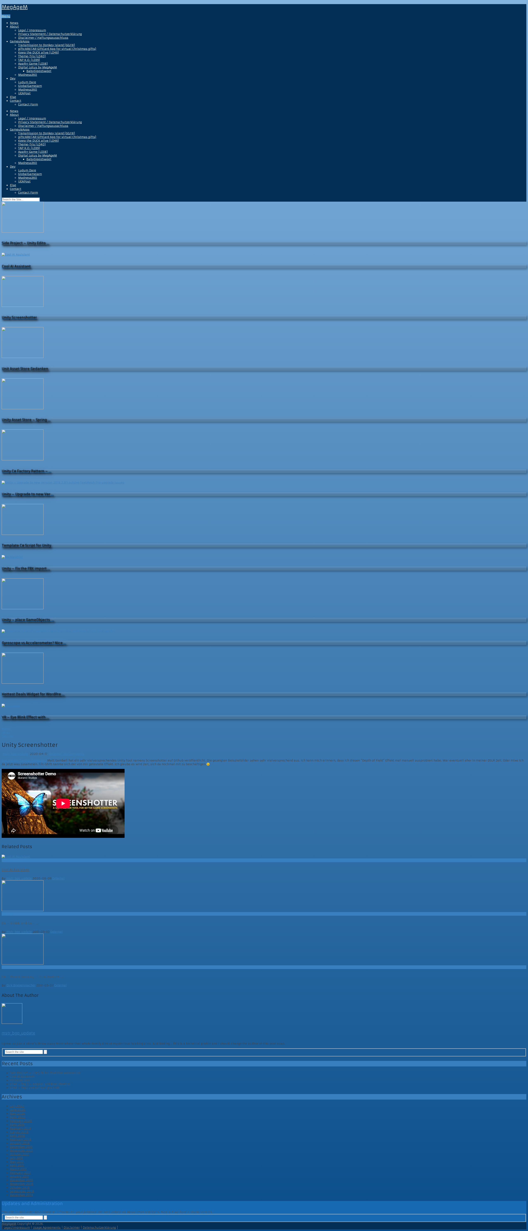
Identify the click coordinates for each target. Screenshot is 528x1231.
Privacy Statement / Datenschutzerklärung (50, 34)
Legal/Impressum (17, 1227)
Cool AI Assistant (15, 870)
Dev (12, 78)
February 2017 (20, 1173)
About (14, 26)
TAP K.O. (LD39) (29, 60)
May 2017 (17, 1161)
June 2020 (17, 1110)
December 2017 (21, 1147)
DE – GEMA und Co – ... (20, 923)
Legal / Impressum (32, 30)
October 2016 (19, 1187)
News (14, 23)
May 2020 (17, 1113)
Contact (15, 101)
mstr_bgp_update (15, 754)
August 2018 (19, 1132)
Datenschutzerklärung (99, 1227)
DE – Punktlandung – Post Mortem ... (32, 977)
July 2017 (16, 1158)
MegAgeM (15, 7)
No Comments (73, 754)
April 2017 (17, 1165)
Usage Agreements (47, 1227)
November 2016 (21, 1184)
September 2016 (22, 1191)
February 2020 (21, 1121)
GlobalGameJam (30, 86)
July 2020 (17, 1106)
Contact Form (28, 104)
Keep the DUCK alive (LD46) (38, 52)
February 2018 (20, 1139)
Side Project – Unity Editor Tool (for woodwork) (45, 1073)
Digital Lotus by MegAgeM (37, 67)
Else (13, 97)
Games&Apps (19, 41)
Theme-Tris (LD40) (32, 56)
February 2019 (20, 1128)
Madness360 (27, 75)
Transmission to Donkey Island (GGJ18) (46, 45)
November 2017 (21, 1150)
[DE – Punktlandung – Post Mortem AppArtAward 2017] (264, 949)
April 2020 (18, 1117)
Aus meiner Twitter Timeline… (24, 760)
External (55, 754)
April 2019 (17, 1124)
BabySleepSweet (38, 71)
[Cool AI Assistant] (264, 856)
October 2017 (19, 1154)
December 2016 (21, 1180)
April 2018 (17, 1135)
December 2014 (21, 1195)
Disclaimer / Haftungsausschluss (43, 38)
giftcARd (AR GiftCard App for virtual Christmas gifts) (57, 49)
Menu (6, 16)
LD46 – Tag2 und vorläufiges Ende (35, 1088)
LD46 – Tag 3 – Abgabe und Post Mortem (40, 1084)
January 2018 (19, 1143)
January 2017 (19, 1176)
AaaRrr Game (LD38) (33, 63)
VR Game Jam (20, 1080)
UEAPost (24, 93)
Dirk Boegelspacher (20, 985)
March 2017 (18, 1169)
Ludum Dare (27, 82)
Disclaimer (72, 1227)
